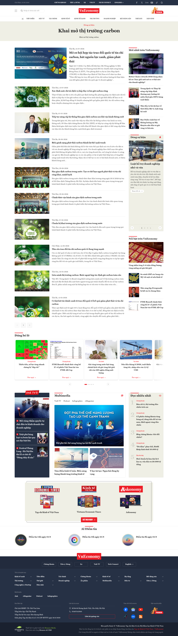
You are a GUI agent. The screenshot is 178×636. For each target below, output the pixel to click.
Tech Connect (105, 2)
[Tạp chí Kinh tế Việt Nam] (47, 489)
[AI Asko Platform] (131, 489)
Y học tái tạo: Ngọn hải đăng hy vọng (104, 472)
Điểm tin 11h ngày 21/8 (93, 537)
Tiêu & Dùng (75, 2)
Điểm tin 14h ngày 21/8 (40, 537)
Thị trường (94, 18)
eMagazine (89, 401)
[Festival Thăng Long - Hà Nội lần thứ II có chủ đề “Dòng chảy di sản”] (42, 452)
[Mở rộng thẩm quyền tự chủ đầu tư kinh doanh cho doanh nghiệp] (32, 407)
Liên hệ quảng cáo (92, 616)
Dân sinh (150, 18)
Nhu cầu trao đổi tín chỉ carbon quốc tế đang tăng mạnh (78, 249)
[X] (142, 2)
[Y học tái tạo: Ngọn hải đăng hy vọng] (107, 458)
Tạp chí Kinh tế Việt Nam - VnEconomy (148, 629)
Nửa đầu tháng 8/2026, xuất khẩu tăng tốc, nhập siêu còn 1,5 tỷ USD (136, 367)
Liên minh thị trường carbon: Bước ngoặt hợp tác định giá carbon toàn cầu (86, 275)
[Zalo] (146, 2)
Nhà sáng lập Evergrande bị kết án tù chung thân (151, 289)
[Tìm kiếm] (22, 10)
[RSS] (140, 616)
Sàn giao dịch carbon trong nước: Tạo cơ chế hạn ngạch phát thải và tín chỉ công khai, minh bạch (86, 173)
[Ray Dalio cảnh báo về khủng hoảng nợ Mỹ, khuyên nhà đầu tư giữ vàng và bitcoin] (134, 123)
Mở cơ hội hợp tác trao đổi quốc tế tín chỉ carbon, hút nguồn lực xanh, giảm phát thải (96, 57)
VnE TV (92, 2)
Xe (85, 2)
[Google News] (161, 2)
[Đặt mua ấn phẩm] (157, 10)
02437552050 (77, 611)
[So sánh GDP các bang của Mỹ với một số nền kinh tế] (134, 278)
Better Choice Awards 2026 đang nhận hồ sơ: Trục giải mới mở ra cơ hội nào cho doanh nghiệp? (146, 79)
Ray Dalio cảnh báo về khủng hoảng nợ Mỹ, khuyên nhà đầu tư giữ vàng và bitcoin (150, 124)
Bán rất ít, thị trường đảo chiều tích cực (147, 405)
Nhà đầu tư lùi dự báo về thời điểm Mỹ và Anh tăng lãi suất (151, 109)
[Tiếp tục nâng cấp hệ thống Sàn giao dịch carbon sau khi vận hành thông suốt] (32, 122)
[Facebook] (137, 2)
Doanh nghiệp (110, 18)
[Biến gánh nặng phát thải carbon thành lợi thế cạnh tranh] (32, 148)
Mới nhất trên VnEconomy (144, 50)
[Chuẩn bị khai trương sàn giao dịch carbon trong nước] (32, 229)
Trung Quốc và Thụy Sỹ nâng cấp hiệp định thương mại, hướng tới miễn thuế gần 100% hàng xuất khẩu (151, 94)
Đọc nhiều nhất (141, 395)
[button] (160, 227)
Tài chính (53, 18)
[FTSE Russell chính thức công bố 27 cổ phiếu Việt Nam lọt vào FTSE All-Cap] (134, 306)
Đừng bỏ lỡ (22, 335)
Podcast (66, 401)
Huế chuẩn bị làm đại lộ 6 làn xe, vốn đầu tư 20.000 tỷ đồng (148, 461)
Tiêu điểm (30, 18)
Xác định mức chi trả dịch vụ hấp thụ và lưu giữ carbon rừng (80, 91)
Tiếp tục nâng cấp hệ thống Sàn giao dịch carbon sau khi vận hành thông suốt (88, 117)
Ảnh (16, 596)
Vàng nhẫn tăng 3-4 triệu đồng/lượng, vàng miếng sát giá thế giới (145, 266)
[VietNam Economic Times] (89, 489)
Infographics (77, 401)
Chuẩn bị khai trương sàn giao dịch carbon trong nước (77, 223)
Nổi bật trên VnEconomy (143, 239)
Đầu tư (42, 18)
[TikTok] (156, 2)
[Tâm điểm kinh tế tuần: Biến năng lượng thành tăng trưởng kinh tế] (71, 458)
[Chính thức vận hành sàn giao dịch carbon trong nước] (32, 203)
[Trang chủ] (22, 19)
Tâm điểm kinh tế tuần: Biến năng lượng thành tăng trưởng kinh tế (70, 472)
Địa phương (139, 455)
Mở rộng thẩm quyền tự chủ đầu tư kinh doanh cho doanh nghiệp (30, 424)
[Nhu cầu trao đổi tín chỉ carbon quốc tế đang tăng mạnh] (32, 255)
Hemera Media (50, 628)
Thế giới (138, 18)
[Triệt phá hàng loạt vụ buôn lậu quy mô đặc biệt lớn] (42, 438)
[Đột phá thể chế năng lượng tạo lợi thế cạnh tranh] (89, 425)
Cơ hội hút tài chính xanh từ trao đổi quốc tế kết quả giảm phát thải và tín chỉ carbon (87, 302)
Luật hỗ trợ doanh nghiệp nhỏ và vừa (145, 166)
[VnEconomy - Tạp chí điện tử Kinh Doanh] (89, 556)
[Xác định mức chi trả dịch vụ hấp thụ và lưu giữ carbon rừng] (32, 97)
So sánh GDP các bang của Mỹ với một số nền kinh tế (151, 275)
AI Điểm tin (89, 529)
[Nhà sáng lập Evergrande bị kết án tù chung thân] (134, 292)
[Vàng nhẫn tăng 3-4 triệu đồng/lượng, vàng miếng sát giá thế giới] (146, 252)
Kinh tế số (65, 18)
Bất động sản (125, 18)
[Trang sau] (29, 325)
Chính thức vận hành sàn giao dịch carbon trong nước (77, 198)
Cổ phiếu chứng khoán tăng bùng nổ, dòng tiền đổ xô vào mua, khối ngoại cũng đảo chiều (148, 421)
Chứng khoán (60, 2)
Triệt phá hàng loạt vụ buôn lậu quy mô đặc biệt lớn (25, 438)
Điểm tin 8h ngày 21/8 (146, 537)
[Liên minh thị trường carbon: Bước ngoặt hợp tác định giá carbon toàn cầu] (32, 281)
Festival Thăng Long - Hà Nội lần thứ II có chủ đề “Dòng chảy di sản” (25, 453)
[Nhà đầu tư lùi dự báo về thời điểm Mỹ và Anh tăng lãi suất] (134, 110)
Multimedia (62, 395)
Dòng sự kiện (89, 25)
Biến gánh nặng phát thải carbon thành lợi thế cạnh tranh (79, 143)
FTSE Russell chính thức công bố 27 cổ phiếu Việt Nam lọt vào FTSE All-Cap (151, 305)
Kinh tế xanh (79, 18)
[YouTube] (151, 2)
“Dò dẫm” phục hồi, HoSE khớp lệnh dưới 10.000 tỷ (147, 448)
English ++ (119, 2)
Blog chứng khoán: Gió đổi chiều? (148, 436)
